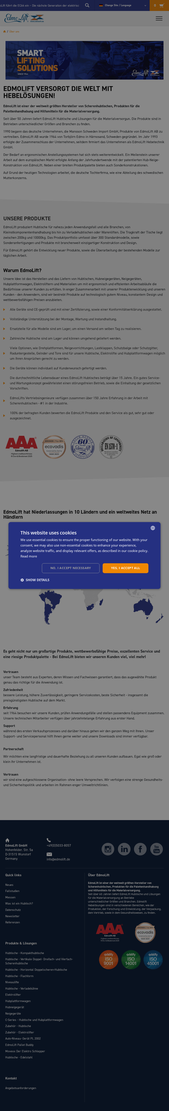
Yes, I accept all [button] (125, 568)
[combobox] (153, 528)
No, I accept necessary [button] (70, 568)
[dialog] (84, 555)
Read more (28, 556)
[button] (34, 580)
